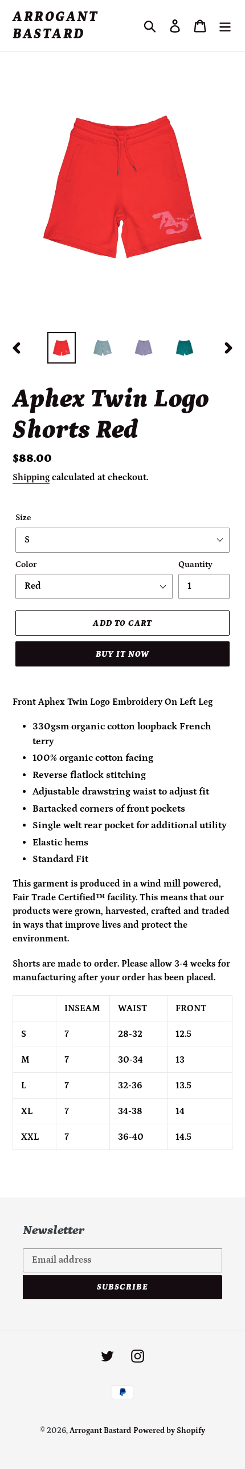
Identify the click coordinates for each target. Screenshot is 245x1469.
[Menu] (225, 26)
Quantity (195, 564)
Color (26, 564)
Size (23, 517)
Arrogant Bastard (55, 25)
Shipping (31, 477)
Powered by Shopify (169, 1430)
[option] (61, 347)
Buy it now (123, 654)
